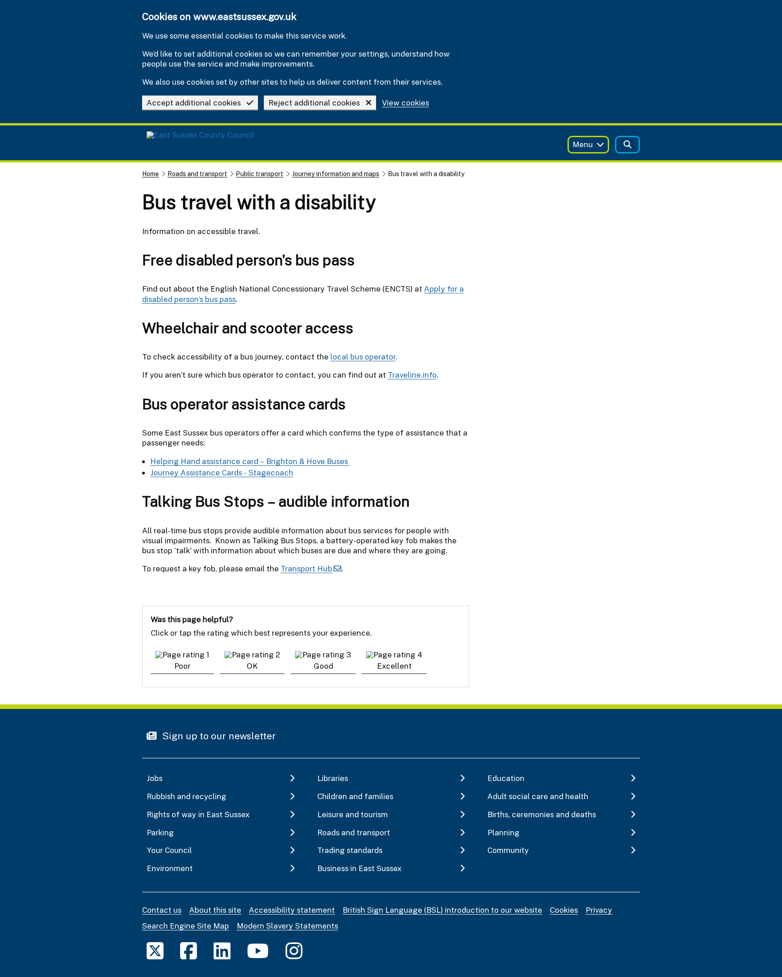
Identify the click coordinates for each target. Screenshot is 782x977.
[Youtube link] (258, 950)
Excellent (394, 665)
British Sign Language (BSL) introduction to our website (442, 910)
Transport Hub (306, 568)
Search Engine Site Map (185, 925)
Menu (582, 144)
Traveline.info (412, 374)
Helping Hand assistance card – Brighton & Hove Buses (250, 461)
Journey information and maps (335, 173)
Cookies (564, 910)
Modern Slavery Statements (287, 925)
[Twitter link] (155, 950)
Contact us (161, 910)
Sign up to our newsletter (218, 736)
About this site (215, 910)
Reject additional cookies (314, 102)
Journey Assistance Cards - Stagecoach (221, 472)
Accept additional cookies (194, 102)
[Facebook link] (188, 950)
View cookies (405, 103)
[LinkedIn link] (222, 950)
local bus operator (363, 356)
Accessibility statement (292, 910)
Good (323, 665)
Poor (182, 665)
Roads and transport (197, 173)
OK (252, 665)
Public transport (259, 173)
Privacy (599, 910)
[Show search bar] (627, 144)
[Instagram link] (294, 950)
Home (150, 173)
